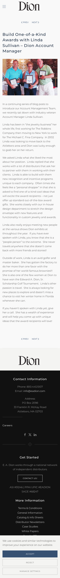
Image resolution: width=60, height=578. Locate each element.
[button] (4, 6)
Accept (30, 554)
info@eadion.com (34, 391)
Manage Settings (30, 571)
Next (34, 22)
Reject (30, 562)
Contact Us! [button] (30, 478)
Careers (7, 425)
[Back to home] (30, 6)
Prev (25, 22)
